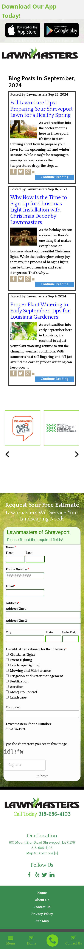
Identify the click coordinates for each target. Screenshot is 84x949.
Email (10, 586)
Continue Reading (54, 177)
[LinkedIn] (52, 875)
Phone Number (17, 569)
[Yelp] (36, 875)
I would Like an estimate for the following (36, 649)
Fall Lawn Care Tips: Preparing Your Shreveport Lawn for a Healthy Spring (41, 109)
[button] (77, 454)
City (8, 632)
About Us (42, 900)
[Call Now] (52, 940)
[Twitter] (44, 875)
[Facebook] (29, 875)
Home (31, 943)
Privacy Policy (42, 914)
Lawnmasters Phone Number (28, 724)
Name (11, 547)
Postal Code (69, 632)
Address (12, 603)
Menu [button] (10, 943)
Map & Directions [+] (42, 853)
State (49, 632)
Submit (42, 776)
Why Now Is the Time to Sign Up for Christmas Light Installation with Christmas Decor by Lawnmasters (38, 210)
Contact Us (42, 907)
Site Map (42, 921)
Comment (13, 707)
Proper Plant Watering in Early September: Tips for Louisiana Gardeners (40, 311)
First (9, 553)
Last (29, 553)
